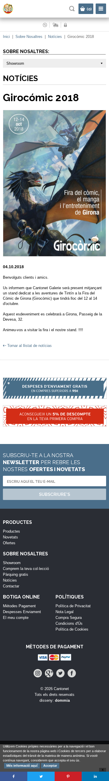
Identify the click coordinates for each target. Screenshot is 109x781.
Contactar (11, 586)
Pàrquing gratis (15, 574)
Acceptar (50, 765)
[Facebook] (71, 673)
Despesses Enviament (22, 612)
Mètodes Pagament (19, 606)
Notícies (55, 36)
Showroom (12, 563)
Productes (11, 531)
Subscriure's (54, 494)
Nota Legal (65, 612)
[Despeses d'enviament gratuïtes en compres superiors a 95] (54, 391)
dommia (62, 700)
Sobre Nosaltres (28, 36)
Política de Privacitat (73, 606)
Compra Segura (69, 617)
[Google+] (49, 673)
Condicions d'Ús (69, 623)
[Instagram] (37, 673)
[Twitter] (60, 673)
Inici (6, 36)
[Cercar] (72, 8)
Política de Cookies (72, 629)
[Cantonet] (13, 12)
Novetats (10, 537)
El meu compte (15, 617)
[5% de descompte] (54, 419)
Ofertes (9, 543)
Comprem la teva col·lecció (26, 568)
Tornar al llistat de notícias (29, 345)
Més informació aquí (21, 765)
